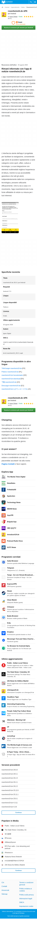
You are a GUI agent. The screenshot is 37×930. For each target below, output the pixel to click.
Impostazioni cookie (26, 906)
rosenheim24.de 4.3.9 (9, 807)
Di (12, 16)
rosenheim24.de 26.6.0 (10, 770)
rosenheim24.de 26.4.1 (10, 782)
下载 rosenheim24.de (9, 382)
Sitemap (4, 894)
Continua (18, 812)
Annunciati (5, 890)
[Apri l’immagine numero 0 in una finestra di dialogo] (10, 217)
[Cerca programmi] (31, 2)
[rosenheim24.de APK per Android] (4, 14)
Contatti (4, 886)
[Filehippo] (7, 2)
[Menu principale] (35, 2)
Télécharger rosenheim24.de (12, 368)
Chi (3, 882)
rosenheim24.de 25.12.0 (10, 790)
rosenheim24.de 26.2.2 (10, 786)
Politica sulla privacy (26, 895)
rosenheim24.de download (11, 379)
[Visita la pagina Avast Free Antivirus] (18, 23)
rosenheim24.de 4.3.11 (10, 803)
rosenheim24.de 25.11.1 (10, 794)
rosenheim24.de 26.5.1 (10, 774)
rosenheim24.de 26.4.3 (10, 778)
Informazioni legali (25, 898)
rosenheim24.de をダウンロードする (15, 389)
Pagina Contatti (8, 464)
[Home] (2, 7)
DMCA (21, 902)
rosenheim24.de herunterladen (12, 375)
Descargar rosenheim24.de (11, 385)
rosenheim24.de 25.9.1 (10, 798)
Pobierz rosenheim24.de (10, 372)
